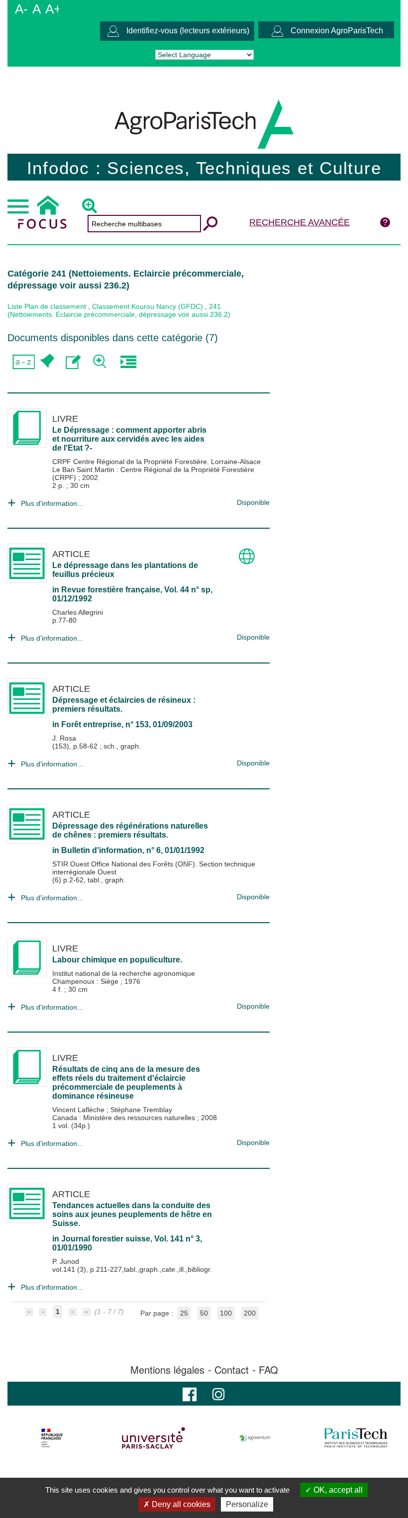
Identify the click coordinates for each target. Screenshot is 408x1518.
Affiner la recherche (101, 362)
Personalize (247, 1504)
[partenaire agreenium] (255, 1437)
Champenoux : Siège (86, 981)
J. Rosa (64, 738)
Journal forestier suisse (105, 1238)
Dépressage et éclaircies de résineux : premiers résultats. (124, 704)
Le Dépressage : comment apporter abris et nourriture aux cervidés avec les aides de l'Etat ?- (129, 439)
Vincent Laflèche (79, 1110)
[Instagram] (218, 1393)
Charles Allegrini (77, 612)
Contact (231, 1370)
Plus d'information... (52, 503)
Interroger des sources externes (128, 362)
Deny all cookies (180, 1504)
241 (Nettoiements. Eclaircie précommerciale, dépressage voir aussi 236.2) (118, 310)
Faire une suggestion (73, 362)
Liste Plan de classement (46, 306)
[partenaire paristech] (356, 1437)
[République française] (52, 1437)
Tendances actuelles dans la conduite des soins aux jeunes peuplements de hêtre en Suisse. (132, 1214)
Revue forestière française (110, 589)
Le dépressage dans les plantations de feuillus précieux (125, 569)
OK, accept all (337, 1490)
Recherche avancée (299, 222)
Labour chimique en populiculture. (117, 959)
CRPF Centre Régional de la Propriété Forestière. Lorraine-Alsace (156, 462)
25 (184, 1313)
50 (204, 1313)
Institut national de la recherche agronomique (123, 973)
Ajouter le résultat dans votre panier (46, 362)
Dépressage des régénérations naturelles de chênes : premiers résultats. (130, 830)
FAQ (268, 1370)
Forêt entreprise (91, 724)
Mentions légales (167, 1370)
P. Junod (65, 1261)
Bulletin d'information (101, 850)
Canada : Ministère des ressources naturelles (124, 1118)
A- (21, 8)
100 (226, 1313)
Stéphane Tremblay (141, 1110)
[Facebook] (189, 1393)
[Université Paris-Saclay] (153, 1437)
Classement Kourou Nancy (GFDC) (147, 306)
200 (250, 1313)
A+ (53, 8)
